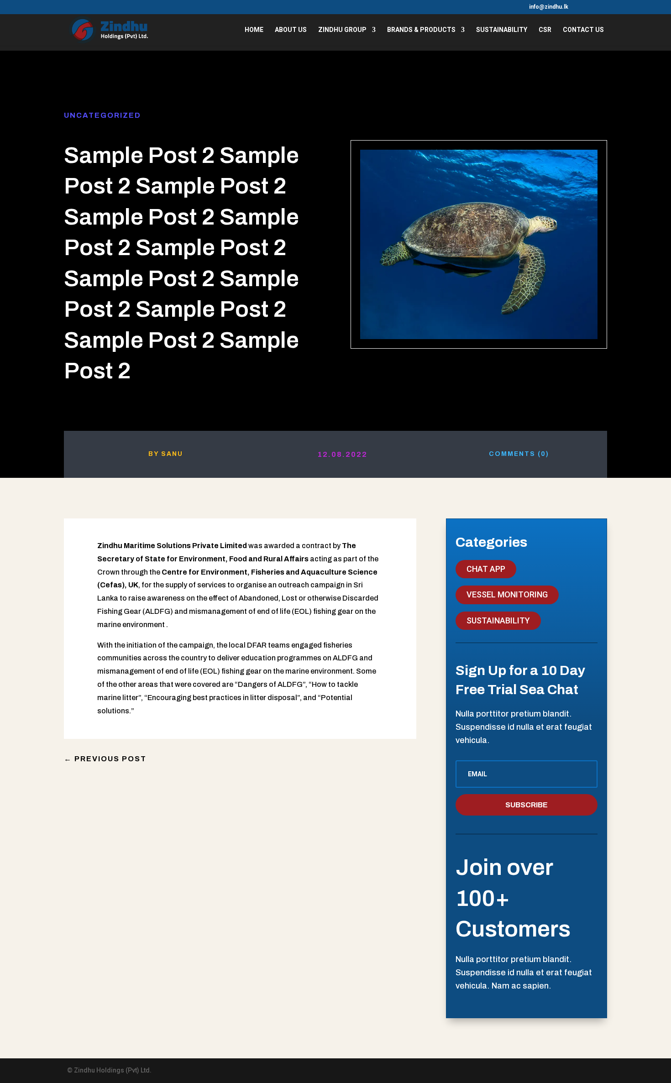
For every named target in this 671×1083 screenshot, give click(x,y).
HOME (254, 29)
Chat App (486, 569)
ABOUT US (291, 29)
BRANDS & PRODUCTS (421, 29)
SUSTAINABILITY (501, 29)
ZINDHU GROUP (342, 29)
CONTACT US (583, 29)
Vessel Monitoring (507, 594)
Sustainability (498, 620)
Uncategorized (102, 115)
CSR (545, 29)
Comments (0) (519, 453)
